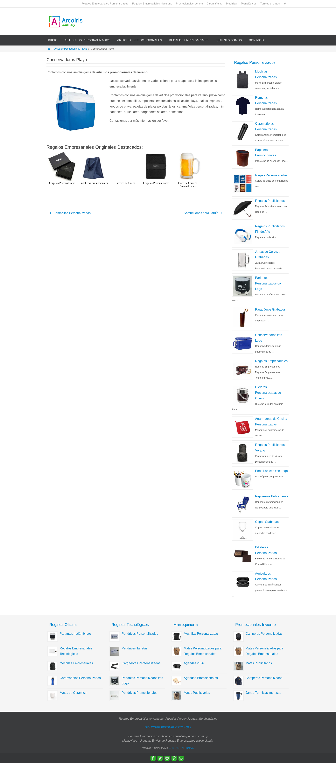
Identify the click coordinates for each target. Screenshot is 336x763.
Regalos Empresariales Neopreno (152, 3)
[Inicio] (49, 48)
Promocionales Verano (189, 3)
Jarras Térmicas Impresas (263, 692)
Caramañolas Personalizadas (80, 678)
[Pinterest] (174, 758)
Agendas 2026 (194, 663)
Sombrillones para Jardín (201, 213)
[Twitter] (160, 758)
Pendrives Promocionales (139, 692)
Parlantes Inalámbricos (75, 633)
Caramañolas (214, 3)
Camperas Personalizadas (264, 633)
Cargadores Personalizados (141, 663)
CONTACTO (176, 747)
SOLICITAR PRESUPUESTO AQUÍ (168, 727)
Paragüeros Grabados (270, 309)
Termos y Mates (270, 3)
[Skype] (181, 758)
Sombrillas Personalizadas (72, 213)
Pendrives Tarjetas (134, 648)
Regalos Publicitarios (270, 200)
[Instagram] (167, 758)
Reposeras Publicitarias (271, 496)
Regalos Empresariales (271, 361)
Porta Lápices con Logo (271, 470)
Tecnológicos (249, 3)
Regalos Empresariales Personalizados (104, 3)
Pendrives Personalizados (140, 633)
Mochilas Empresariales (76, 663)
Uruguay (189, 747)
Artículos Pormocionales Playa (70, 48)
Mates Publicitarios (197, 692)
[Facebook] (153, 758)
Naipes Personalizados (271, 175)
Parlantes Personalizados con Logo (269, 283)
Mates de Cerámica (73, 692)
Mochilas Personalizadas (201, 633)
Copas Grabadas (267, 521)
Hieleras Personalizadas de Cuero (268, 392)
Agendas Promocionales (201, 678)
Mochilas (231, 3)
